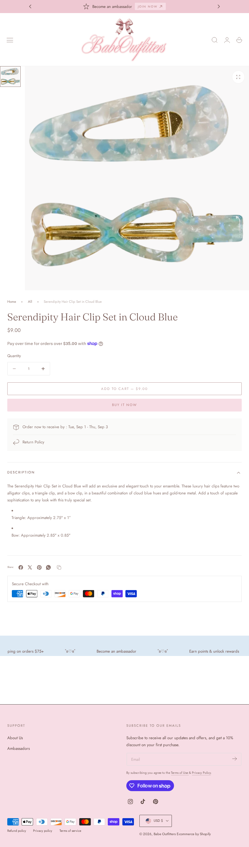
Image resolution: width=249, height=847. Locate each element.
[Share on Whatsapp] (48, 567)
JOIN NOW (148, 6)
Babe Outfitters (165, 834)
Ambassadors (18, 748)
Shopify (205, 834)
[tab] (10, 76)
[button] (10, 40)
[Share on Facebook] (21, 567)
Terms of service (70, 830)
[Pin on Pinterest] (39, 567)
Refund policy (16, 830)
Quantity (14, 356)
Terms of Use (180, 772)
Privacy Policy (201, 772)
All (30, 301)
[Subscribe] (234, 759)
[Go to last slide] (30, 6)
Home (11, 301)
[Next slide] (219, 6)
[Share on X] (30, 567)
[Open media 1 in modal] (238, 76)
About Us (15, 738)
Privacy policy (42, 830)
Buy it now (124, 404)
